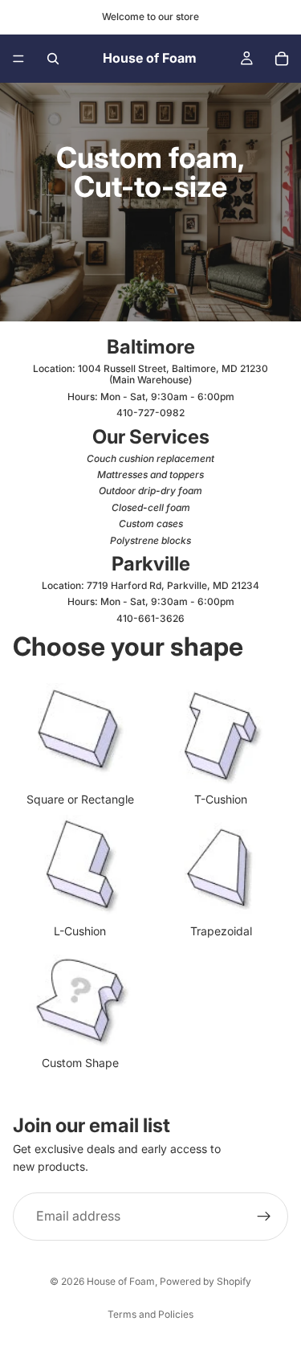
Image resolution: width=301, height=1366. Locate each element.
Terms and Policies (150, 1314)
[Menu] (18, 58)
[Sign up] (264, 1216)
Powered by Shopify (205, 1281)
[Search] (53, 58)
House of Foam (121, 1281)
